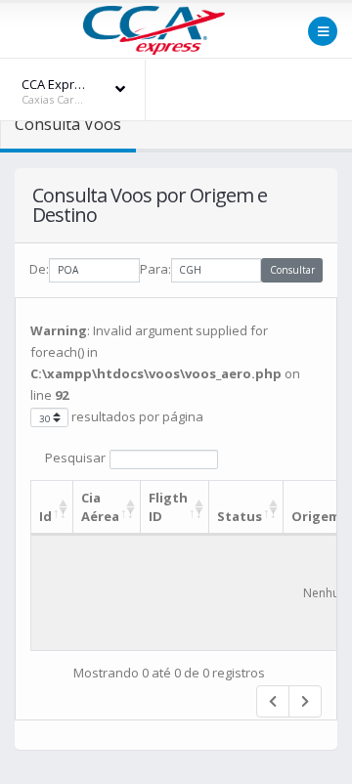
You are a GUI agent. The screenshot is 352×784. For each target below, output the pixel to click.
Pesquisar (75, 457)
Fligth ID (168, 507)
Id (45, 516)
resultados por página (135, 416)
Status (239, 516)
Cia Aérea (100, 507)
